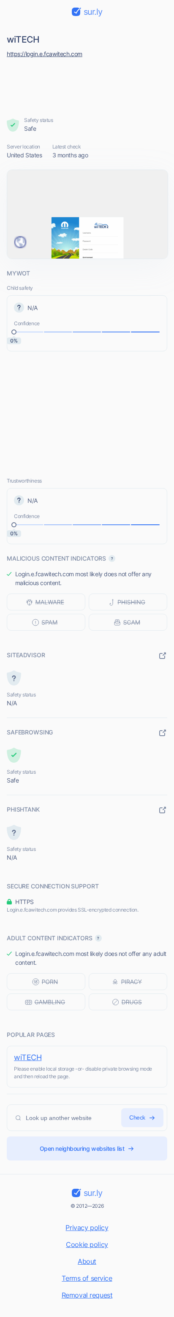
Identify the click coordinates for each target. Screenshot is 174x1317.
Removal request (87, 1295)
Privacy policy (86, 1227)
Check (137, 1117)
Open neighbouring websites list (82, 1148)
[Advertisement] (87, 85)
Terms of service (87, 1278)
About (87, 1261)
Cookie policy (87, 1244)
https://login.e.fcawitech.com (44, 53)
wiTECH (27, 1057)
